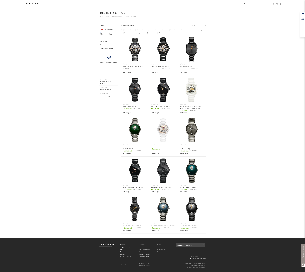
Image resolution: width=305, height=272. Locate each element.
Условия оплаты (143, 247)
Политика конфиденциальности (198, 265)
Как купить (142, 244)
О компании (160, 244)
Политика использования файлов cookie (196, 267)
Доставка (141, 251)
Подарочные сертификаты (128, 247)
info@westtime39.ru (144, 265)
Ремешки (122, 254)
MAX (129, 264)
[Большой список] (195, 25)
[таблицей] (205, 25)
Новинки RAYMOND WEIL (106, 89)
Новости (101, 76)
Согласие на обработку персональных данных (194, 263)
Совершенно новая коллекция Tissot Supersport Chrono (107, 95)
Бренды (122, 259)
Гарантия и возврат (144, 254)
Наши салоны (161, 251)
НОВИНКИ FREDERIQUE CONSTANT (106, 82)
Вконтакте (121, 264)
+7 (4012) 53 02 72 (144, 263)
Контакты (267, 4)
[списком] (203, 25)
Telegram (125, 264)
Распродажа (123, 251)
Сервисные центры (144, 256)
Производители (161, 249)
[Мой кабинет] (280, 4)
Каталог (122, 244)
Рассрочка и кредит (144, 249)
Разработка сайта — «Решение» (198, 258)
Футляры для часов (126, 256)
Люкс (121, 249)
